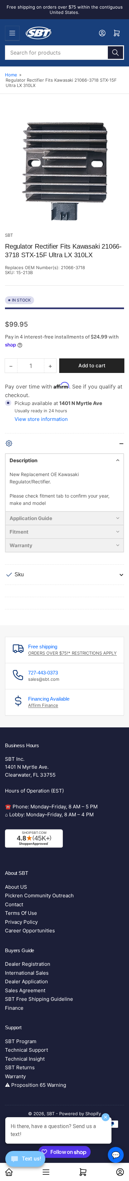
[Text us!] (25, 1164)
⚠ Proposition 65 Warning (35, 1085)
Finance (14, 1008)
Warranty (15, 1076)
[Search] (115, 53)
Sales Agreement (25, 990)
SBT (9, 235)
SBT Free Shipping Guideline (39, 999)
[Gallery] (64, 169)
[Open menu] (12, 33)
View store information (41, 419)
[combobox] (64, 52)
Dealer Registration (27, 964)
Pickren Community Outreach (39, 895)
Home (11, 74)
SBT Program (20, 1041)
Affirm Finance (43, 705)
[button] (64, 460)
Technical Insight (25, 1059)
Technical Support (26, 1050)
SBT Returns (20, 1067)
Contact (14, 904)
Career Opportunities (30, 930)
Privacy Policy (21, 922)
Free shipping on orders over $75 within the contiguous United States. (65, 9)
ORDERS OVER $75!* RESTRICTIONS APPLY (72, 653)
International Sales (27, 973)
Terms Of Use (21, 913)
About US (16, 887)
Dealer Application (26, 981)
